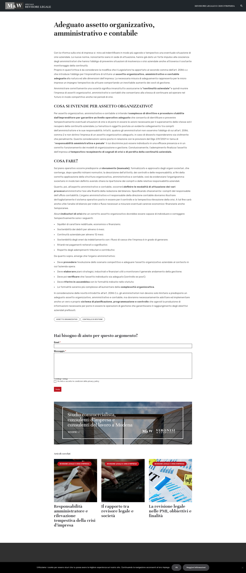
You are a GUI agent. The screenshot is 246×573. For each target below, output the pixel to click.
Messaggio (60, 351)
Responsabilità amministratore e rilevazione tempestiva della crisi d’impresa (74, 516)
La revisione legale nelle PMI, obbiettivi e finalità (170, 511)
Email (57, 342)
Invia (58, 389)
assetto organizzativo (66, 319)
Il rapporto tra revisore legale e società (117, 511)
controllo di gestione (93, 319)
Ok (176, 567)
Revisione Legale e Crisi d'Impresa (74, 464)
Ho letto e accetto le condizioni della (78, 381)
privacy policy (93, 381)
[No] (242, 567)
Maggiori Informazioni (196, 567)
